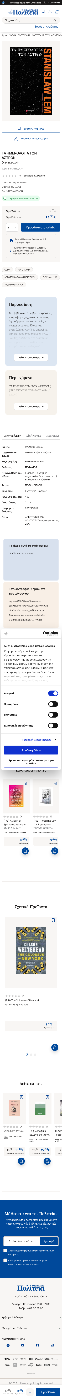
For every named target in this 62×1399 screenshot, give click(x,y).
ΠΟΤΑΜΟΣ (16, 186)
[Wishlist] (43, 11)
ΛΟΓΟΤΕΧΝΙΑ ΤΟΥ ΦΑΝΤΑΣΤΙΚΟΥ (19, 277)
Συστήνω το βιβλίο (34, 128)
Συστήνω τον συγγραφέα (34, 138)
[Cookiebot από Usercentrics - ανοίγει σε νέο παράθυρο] (43, 633)
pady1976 (28, 619)
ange (11, 601)
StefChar (37, 619)
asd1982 (18, 601)
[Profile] (49, 11)
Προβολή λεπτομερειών (36, 739)
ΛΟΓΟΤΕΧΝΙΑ (24, 35)
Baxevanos (14, 615)
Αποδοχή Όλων (31, 750)
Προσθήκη (48, 1392)
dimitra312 (14, 610)
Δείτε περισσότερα (31, 357)
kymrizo (36, 601)
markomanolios (28, 615)
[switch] (53, 704)
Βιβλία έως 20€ (50, 277)
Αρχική (5, 35)
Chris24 (27, 601)
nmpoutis (21, 553)
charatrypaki (27, 610)
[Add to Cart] (25, 851)
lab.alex (31, 553)
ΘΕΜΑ (13, 35)
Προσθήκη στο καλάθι (40, 227)
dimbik (12, 553)
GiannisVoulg (15, 619)
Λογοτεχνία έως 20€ (13, 284)
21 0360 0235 (53, 2)
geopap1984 (15, 605)
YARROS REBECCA (43, 828)
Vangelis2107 (28, 605)
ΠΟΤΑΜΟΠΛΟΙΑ (15, 191)
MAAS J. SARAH (12, 828)
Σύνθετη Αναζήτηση (47, 26)
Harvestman (41, 605)
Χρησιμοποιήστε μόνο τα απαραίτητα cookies (31, 762)
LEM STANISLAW (12, 169)
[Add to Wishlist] (30, 1392)
